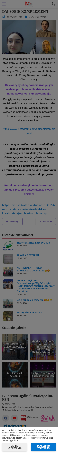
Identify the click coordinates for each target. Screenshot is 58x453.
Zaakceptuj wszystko (44, 447)
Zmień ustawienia (14, 447)
